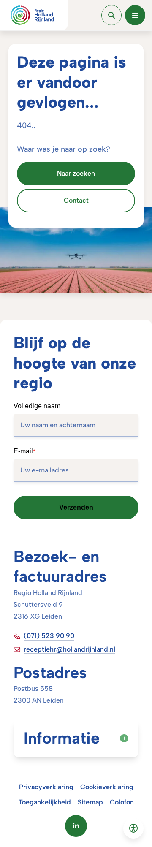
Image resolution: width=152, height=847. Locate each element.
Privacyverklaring (46, 787)
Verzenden (76, 507)
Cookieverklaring (106, 787)
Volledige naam (37, 406)
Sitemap (90, 802)
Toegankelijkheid (45, 802)
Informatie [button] (62, 738)
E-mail (24, 451)
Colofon (122, 802)
